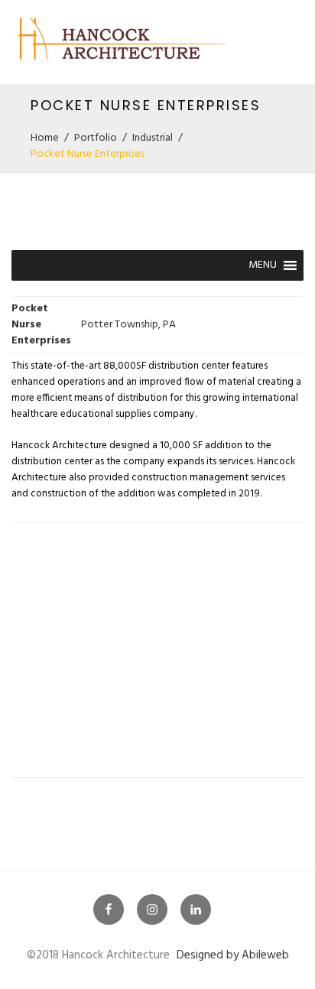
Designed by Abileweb (233, 955)
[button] (262, 265)
